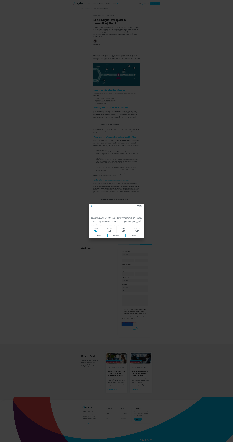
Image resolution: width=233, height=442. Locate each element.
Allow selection (116, 235)
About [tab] (134, 210)
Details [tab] (116, 210)
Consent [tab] (98, 210)
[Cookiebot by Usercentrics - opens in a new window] (137, 206)
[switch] (109, 231)
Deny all (99, 235)
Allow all (134, 235)
